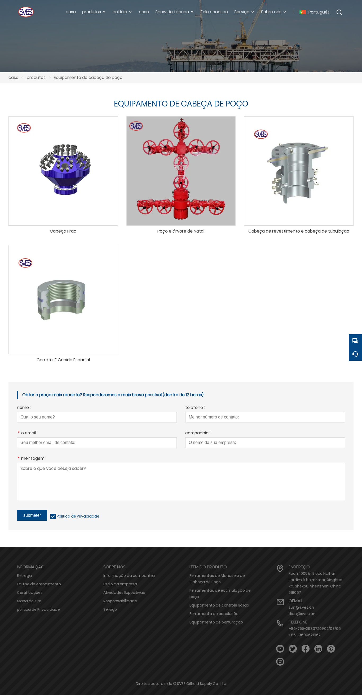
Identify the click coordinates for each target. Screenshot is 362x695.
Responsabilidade (120, 601)
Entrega (24, 575)
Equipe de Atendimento (39, 584)
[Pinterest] (331, 648)
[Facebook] (305, 648)
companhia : (197, 433)
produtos (36, 77)
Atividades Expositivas (124, 592)
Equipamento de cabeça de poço (88, 77)
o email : (27, 433)
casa (13, 77)
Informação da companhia (129, 575)
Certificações (30, 592)
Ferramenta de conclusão (214, 613)
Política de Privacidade (78, 516)
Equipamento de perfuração (216, 622)
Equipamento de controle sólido (219, 605)
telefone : (195, 408)
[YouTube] (280, 648)
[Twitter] (293, 648)
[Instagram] (280, 661)
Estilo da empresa (120, 584)
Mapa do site (29, 601)
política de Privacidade (38, 609)
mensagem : (31, 458)
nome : (24, 408)
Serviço (110, 609)
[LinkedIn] (318, 648)
